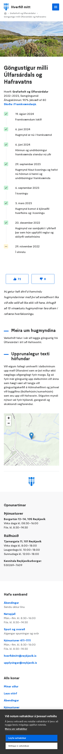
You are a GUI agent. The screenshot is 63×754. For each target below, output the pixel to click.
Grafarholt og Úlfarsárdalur (23, 13)
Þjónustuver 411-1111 (20, 644)
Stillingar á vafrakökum (18, 746)
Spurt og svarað (21, 631)
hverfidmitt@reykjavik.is (20, 655)
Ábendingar (14, 605)
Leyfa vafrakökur (17, 738)
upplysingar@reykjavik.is (20, 662)
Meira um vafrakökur (16, 729)
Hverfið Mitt (5, 13)
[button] (31, 435)
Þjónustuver (11, 707)
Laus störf (10, 693)
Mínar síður (11, 686)
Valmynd (55, 6)
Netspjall (20, 618)
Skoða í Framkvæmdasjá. (20, 104)
